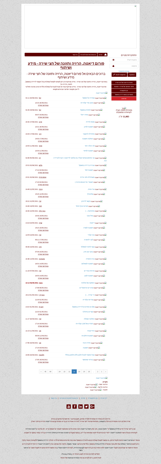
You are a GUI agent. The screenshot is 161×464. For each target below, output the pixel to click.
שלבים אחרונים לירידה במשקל (83, 307)
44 (50, 371)
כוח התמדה (90, 259)
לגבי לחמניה (88, 240)
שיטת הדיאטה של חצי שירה (124, 82)
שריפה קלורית (88, 300)
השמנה (102, 421)
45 (45, 371)
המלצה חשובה (87, 139)
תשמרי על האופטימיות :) (84, 182)
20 (79, 371)
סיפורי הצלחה (125, 444)
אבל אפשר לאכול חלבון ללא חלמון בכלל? (80, 355)
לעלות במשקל (85, 110)
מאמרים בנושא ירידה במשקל (124, 94)
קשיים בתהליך (88, 312)
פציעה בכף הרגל (82, 206)
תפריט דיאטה (86, 429)
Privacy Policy (67, 454)
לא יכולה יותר (90, 146)
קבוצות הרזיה (79, 448)
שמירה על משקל (89, 98)
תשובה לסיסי (88, 151)
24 (59, 371)
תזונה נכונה (102, 429)
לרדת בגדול (99, 444)
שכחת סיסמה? (123, 71)
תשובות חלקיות (87, 336)
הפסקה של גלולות (88, 283)
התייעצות (91, 331)
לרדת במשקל (114, 429)
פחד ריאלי (84, 115)
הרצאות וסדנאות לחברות (88, 55)
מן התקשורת (124, 90)
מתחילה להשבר (89, 134)
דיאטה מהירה (31, 429)
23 (64, 371)
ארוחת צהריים (89, 271)
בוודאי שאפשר (87, 359)
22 (69, 371)
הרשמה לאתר (120, 75)
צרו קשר (75, 55)
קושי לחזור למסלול (88, 247)
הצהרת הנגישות (73, 458)
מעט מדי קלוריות (87, 103)
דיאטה (92, 223)
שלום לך (90, 194)
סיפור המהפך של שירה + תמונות (124, 86)
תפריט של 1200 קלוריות (84, 323)
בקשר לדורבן (86, 201)
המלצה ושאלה (89, 319)
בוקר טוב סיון (88, 252)
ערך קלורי (91, 235)
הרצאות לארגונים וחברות (69, 398)
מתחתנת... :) (90, 211)
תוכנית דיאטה (43, 444)
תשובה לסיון (88, 127)
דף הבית (103, 398)
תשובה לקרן (88, 276)
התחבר (132, 75)
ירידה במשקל (42, 440)
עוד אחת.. (91, 189)
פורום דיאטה (128, 440)
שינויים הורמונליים (86, 288)
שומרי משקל (71, 444)
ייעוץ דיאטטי (109, 448)
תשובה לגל (89, 170)
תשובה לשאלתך (87, 263)
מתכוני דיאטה (115, 433)
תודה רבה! (87, 343)
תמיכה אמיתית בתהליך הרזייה (57, 433)
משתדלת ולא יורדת (87, 177)
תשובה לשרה (88, 228)
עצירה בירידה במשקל (87, 165)
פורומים (124, 99)
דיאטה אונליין (62, 448)
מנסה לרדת (90, 122)
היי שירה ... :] (90, 295)
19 (84, 371)
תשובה (85, 348)
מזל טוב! (90, 216)
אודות (100, 55)
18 (89, 371)
